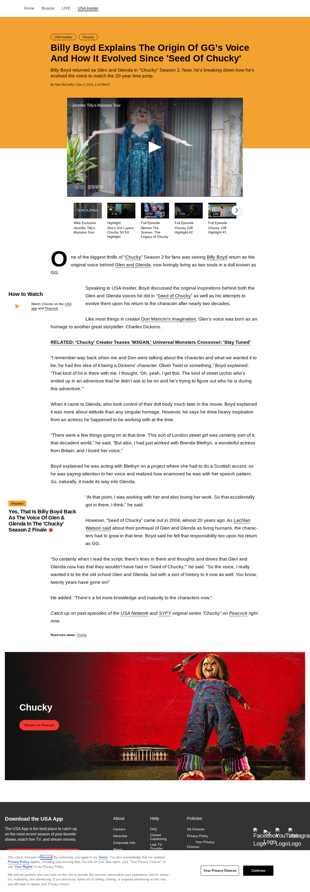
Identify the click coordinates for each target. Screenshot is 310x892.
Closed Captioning (158, 837)
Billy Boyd (217, 257)
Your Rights (23, 867)
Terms (103, 857)
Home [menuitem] (29, 8)
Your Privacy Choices (201, 844)
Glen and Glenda (133, 264)
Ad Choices (195, 829)
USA (11, 9)
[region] (155, 871)
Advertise (120, 836)
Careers (119, 829)
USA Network (134, 613)
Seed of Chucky (174, 295)
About (117, 850)
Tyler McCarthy (64, 84)
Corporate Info (124, 843)
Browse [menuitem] (48, 8)
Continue (258, 870)
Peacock (51, 308)
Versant (46, 857)
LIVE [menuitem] (66, 8)
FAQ (153, 829)
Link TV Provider (156, 847)
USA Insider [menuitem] (88, 8)
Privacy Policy (197, 836)
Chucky (133, 257)
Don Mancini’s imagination (168, 319)
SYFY (165, 613)
